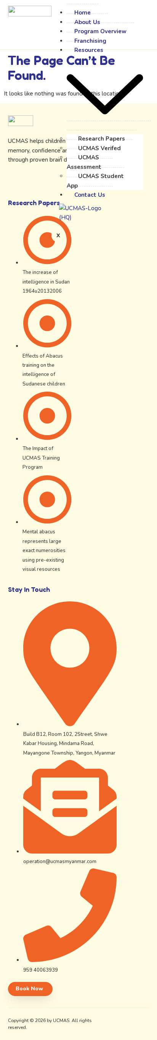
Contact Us (89, 195)
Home (82, 12)
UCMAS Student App (95, 180)
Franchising (90, 41)
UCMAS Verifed (99, 148)
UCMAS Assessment (84, 162)
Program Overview (100, 31)
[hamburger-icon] (55, 11)
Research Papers (101, 139)
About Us (87, 22)
